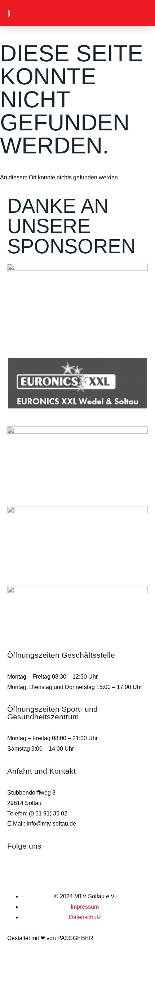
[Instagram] (16, 866)
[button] (130, 13)
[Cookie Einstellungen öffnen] (54, 1000)
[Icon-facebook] (36, 866)
